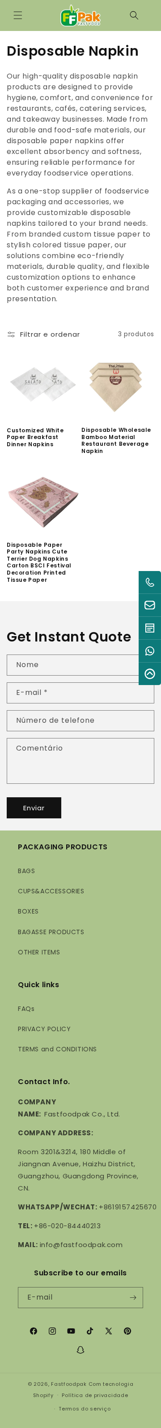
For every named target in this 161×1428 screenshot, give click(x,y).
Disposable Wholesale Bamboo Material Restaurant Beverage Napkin (116, 440)
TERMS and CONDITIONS (57, 1049)
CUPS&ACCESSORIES (51, 891)
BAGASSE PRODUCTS (51, 931)
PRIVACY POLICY (44, 1028)
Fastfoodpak (69, 1384)
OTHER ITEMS (39, 952)
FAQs (26, 1008)
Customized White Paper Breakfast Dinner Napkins (35, 437)
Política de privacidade (95, 1395)
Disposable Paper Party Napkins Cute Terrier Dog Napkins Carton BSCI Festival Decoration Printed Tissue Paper (39, 562)
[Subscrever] (133, 1297)
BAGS (26, 870)
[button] (18, 15)
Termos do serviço (84, 1408)
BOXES (28, 911)
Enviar (34, 808)
